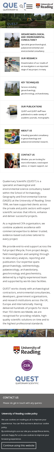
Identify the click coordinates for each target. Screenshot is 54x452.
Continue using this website (18, 445)
